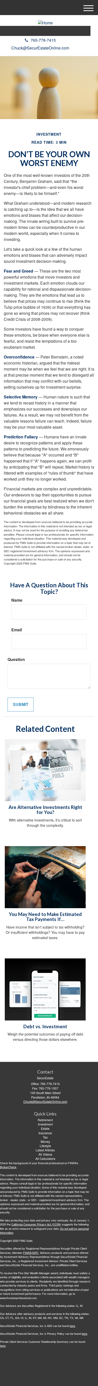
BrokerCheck (8, 1167)
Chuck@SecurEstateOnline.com (40, 48)
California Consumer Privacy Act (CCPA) (36, 1224)
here (72, 1326)
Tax (45, 1137)
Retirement (45, 1120)
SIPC (35, 1253)
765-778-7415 (43, 40)
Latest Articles (45, 1150)
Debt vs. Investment (45, 1026)
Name (16, 600)
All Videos (45, 1154)
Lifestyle (45, 1146)
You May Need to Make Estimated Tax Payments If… (45, 916)
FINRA (27, 1253)
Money (45, 1141)
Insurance (45, 1133)
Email (16, 630)
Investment (45, 1124)
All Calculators (45, 1158)
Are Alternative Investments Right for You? (45, 809)
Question (16, 659)
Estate (45, 1128)
